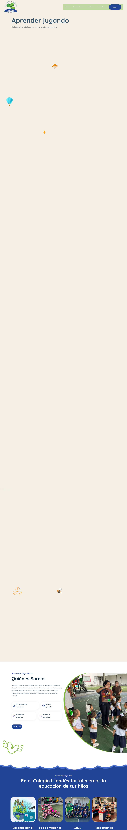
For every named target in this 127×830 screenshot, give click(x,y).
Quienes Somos (78, 7)
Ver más (16, 727)
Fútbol (50, 828)
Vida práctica (77, 827)
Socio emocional (23, 827)
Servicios (90, 7)
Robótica (104, 827)
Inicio (67, 7)
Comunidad (101, 7)
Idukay (115, 7)
